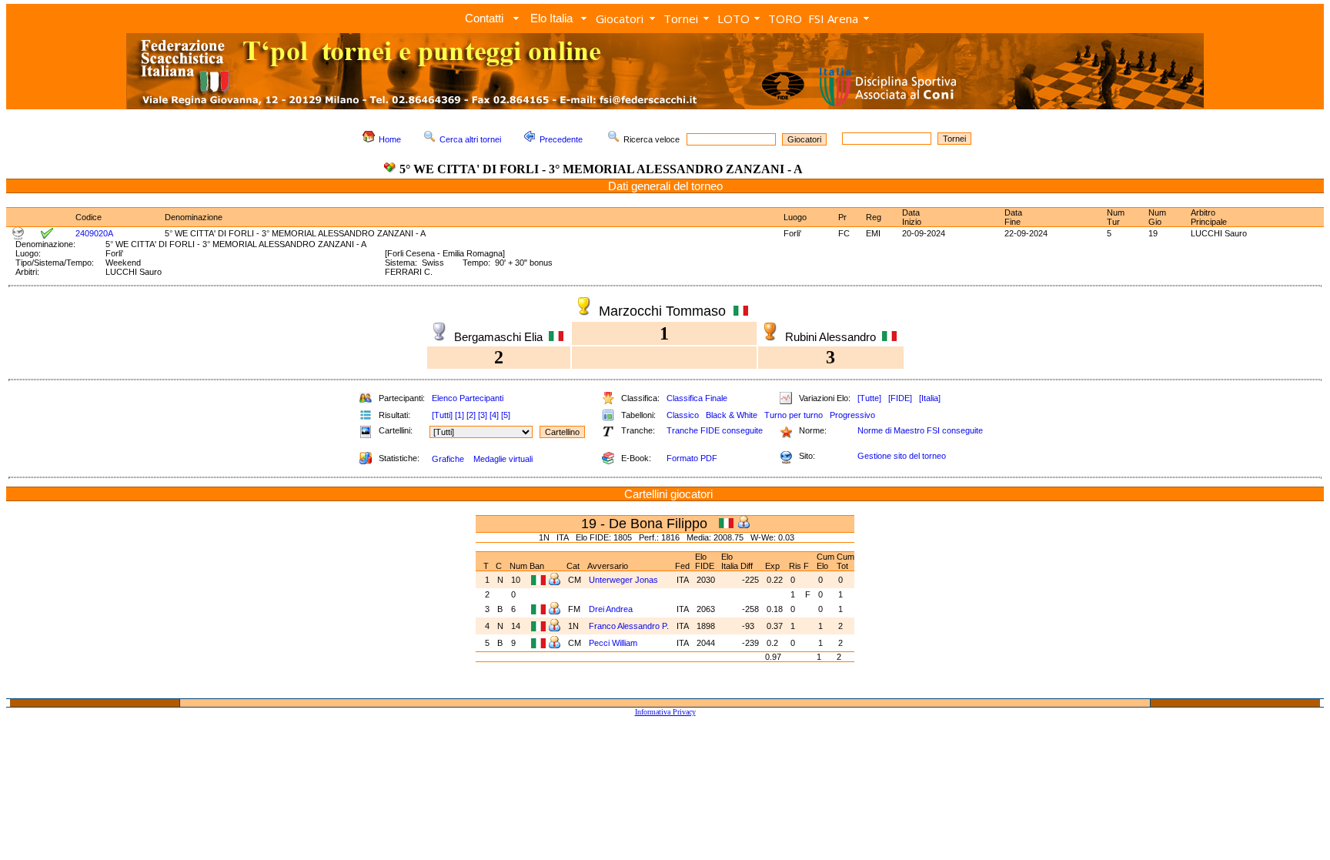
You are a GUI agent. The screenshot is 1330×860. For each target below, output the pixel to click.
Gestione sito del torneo (901, 455)
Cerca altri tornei (470, 139)
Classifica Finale (697, 398)
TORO (785, 18)
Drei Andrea (611, 609)
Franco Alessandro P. (629, 626)
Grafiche (448, 458)
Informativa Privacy (665, 712)
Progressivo (852, 415)
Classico (683, 415)
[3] (482, 415)
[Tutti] (442, 415)
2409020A (94, 233)
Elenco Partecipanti (467, 398)
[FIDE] (900, 398)
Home (390, 139)
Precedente (561, 139)
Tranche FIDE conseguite (715, 430)
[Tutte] (869, 398)
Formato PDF (692, 458)
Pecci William (613, 643)
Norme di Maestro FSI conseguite (920, 430)
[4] (494, 415)
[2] (471, 415)
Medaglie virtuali (503, 458)
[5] (505, 415)
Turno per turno (793, 415)
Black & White (731, 415)
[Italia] (930, 398)
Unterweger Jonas (623, 579)
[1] (459, 415)
